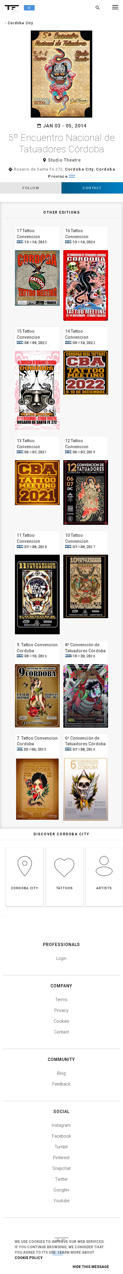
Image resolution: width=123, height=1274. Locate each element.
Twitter (61, 1179)
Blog (61, 1073)
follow (30, 188)
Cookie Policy (28, 1258)
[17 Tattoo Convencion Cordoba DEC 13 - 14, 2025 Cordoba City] (37, 225)
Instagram (61, 1125)
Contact (92, 188)
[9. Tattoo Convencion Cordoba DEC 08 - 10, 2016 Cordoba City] (37, 639)
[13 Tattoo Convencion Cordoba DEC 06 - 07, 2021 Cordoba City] (37, 435)
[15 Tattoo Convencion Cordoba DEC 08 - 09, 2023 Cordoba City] (37, 326)
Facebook (61, 1136)
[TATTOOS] (64, 847)
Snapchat (61, 1168)
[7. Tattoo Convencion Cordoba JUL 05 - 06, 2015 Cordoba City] (37, 733)
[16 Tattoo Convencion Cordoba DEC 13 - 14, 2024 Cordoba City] (86, 225)
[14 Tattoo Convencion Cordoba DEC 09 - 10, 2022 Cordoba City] (86, 326)
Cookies (61, 1021)
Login (61, 958)
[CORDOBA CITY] (24, 847)
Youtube (61, 1200)
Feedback (61, 1084)
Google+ (61, 1190)
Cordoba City (79, 169)
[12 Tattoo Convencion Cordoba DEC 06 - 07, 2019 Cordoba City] (86, 435)
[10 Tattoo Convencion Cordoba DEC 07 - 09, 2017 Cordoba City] (86, 530)
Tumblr (61, 1146)
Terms (61, 999)
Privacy (61, 1010)
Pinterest (61, 1157)
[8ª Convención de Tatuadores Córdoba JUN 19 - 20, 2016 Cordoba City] (86, 639)
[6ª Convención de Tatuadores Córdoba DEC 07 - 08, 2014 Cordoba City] (86, 733)
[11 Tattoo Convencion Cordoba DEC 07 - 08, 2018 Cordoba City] (37, 530)
